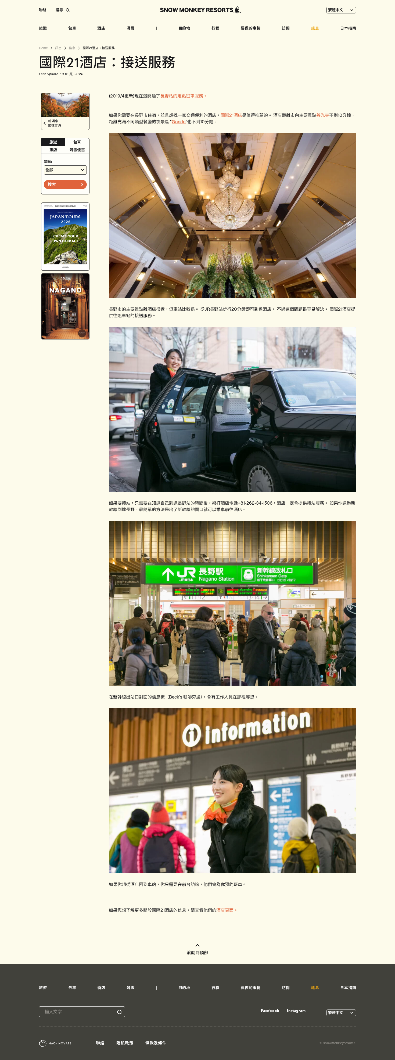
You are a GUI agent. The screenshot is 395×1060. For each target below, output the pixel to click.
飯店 (53, 149)
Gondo (179, 121)
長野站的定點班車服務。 (183, 96)
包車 (72, 28)
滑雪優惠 (77, 149)
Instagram (296, 1010)
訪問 (286, 28)
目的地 (184, 28)
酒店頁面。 (227, 910)
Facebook (270, 1010)
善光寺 (322, 115)
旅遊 (43, 28)
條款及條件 (156, 1042)
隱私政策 (125, 1042)
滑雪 (131, 28)
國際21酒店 (231, 115)
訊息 (315, 28)
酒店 (101, 28)
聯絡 (42, 10)
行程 (215, 28)
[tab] (53, 142)
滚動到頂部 (197, 952)
